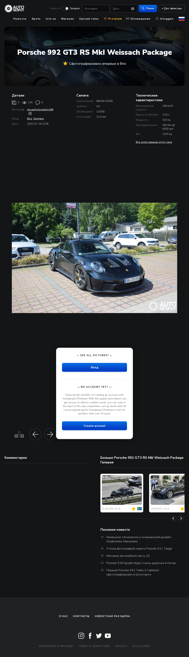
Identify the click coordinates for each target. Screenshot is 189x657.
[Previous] (173, 518)
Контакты (81, 616)
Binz (29, 118)
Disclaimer (141, 646)
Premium (114, 19)
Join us (51, 19)
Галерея (75, 8)
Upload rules (89, 19)
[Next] (181, 518)
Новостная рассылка (112, 616)
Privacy (121, 646)
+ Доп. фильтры (171, 8)
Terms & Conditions (94, 646)
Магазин (67, 19)
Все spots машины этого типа (154, 142)
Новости (55, 8)
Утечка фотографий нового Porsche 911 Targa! (139, 549)
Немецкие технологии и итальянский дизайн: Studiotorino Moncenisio (138, 539)
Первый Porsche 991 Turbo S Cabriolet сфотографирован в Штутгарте (132, 572)
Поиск (150, 8)
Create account (95, 426)
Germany (38, 118)
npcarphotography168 (40, 109)
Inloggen (166, 19)
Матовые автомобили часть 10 (128, 556)
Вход (94, 367)
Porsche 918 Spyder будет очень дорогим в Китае (141, 563)
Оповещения (140, 19)
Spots (36, 19)
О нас (63, 616)
